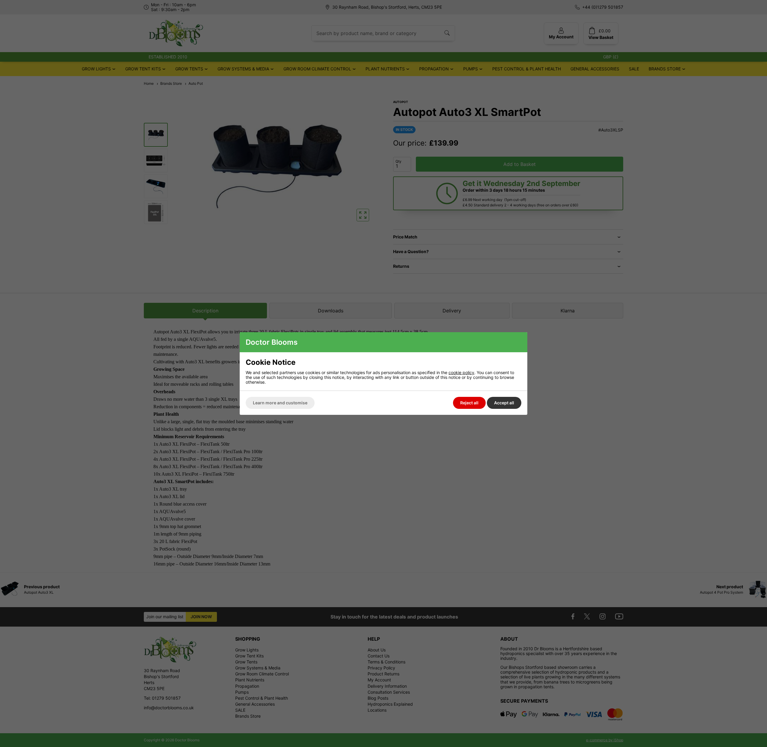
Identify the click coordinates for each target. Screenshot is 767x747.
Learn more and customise (280, 402)
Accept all (504, 402)
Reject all (469, 402)
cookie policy (461, 372)
